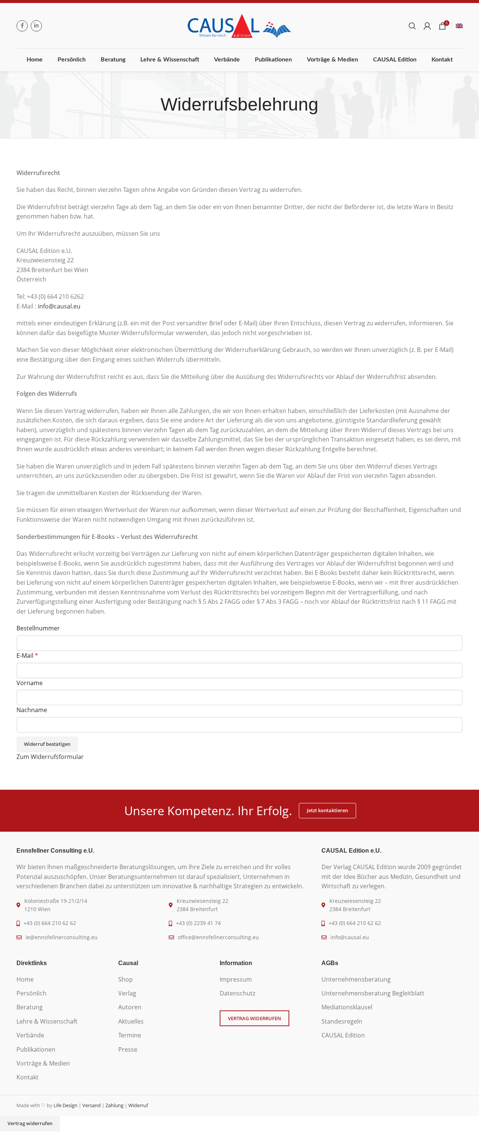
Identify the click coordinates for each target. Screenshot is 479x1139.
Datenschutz (237, 993)
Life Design (65, 1105)
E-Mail (27, 655)
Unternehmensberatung (356, 979)
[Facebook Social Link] (22, 25)
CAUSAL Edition (343, 1035)
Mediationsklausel (346, 1007)
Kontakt (27, 1077)
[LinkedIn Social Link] (36, 25)
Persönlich (31, 993)
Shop (125, 979)
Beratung (29, 1007)
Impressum (236, 979)
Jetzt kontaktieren (327, 810)
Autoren (129, 1007)
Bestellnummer (38, 628)
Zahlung (114, 1105)
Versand (91, 1105)
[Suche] (412, 25)
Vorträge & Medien (43, 1063)
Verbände (30, 1035)
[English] (459, 25)
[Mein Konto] (427, 25)
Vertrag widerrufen (29, 1123)
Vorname (30, 683)
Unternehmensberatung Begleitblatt (372, 993)
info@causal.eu (59, 306)
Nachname (32, 710)
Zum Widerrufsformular (50, 757)
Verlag (127, 993)
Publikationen (35, 1049)
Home (25, 979)
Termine (129, 1035)
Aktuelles (131, 1021)
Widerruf (138, 1105)
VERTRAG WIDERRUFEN (254, 1018)
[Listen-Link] (61, 923)
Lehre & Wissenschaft (46, 1021)
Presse (127, 1049)
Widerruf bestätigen (47, 744)
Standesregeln (341, 1021)
